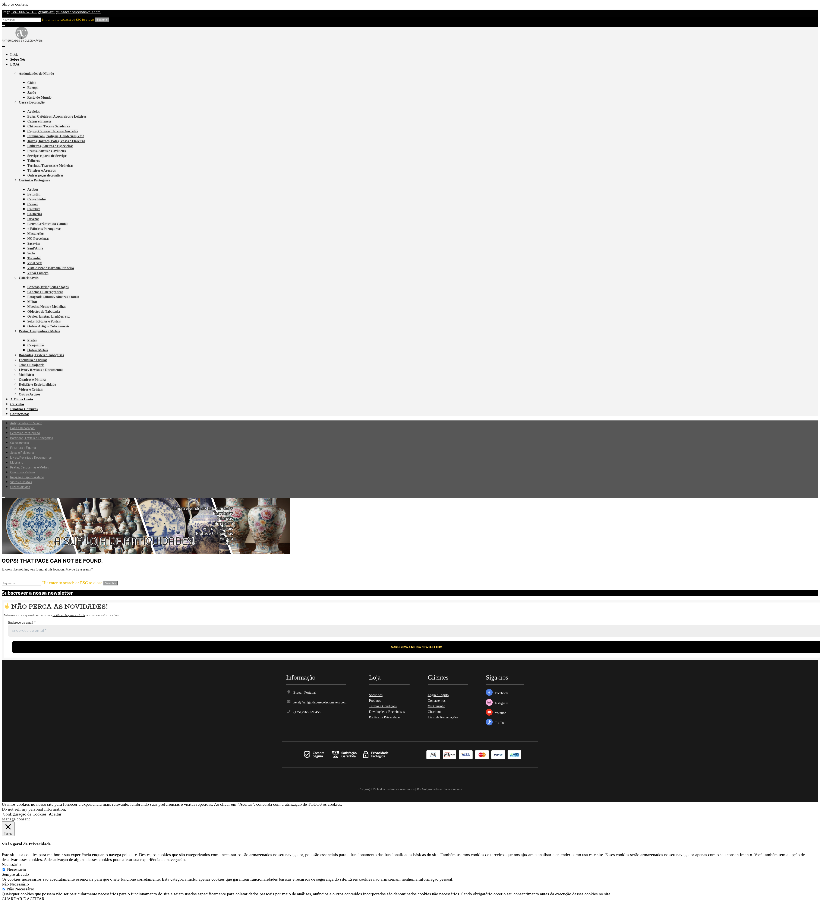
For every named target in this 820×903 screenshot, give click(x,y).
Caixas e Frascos (39, 121)
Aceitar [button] (55, 814)
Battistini (33, 194)
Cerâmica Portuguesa (34, 180)
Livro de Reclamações (443, 717)
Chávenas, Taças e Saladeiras (48, 126)
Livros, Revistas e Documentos (41, 370)
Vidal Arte (34, 263)
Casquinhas (35, 345)
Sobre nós (375, 695)
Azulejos (33, 111)
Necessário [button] (11, 864)
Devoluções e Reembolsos (387, 711)
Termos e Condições (383, 706)
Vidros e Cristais (31, 389)
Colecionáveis (28, 278)
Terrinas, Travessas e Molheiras (50, 165)
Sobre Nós (17, 59)
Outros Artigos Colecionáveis (48, 326)
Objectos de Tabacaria (43, 311)
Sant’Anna (35, 248)
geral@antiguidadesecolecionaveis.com (69, 12)
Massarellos (35, 233)
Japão (31, 92)
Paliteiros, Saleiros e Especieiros (50, 146)
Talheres (33, 160)
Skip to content (15, 4)
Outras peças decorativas (45, 175)
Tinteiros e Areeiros (41, 170)
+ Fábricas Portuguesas (44, 228)
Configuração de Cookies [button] (25, 814)
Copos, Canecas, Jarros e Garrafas (52, 131)
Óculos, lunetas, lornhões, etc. (48, 316)
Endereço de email (22, 622)
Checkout (434, 711)
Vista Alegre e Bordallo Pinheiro (50, 268)
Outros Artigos (29, 394)
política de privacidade (69, 615)
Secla (31, 253)
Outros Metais (37, 350)
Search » (102, 19)
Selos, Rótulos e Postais (44, 321)
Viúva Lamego (37, 273)
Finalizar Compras (24, 409)
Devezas (33, 219)
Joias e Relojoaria (31, 365)
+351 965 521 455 (24, 12)
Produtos (375, 700)
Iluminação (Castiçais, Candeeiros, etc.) (55, 136)
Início (14, 54)
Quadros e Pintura (32, 379)
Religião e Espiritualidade (37, 384)
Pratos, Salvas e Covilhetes (46, 151)
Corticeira (34, 214)
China (31, 83)
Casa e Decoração (32, 102)
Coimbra (33, 209)
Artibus (32, 189)
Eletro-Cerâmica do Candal (47, 224)
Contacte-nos (19, 414)
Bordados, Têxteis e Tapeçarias (41, 355)
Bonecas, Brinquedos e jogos (48, 287)
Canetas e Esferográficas (45, 292)
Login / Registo (438, 695)
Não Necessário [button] (15, 884)
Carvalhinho (36, 199)
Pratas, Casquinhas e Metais (39, 331)
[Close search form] (3, 25)
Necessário (16, 869)
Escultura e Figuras (33, 360)
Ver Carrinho (436, 706)
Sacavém (33, 243)
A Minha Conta (21, 399)
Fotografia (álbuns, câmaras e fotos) (53, 297)
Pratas (32, 340)
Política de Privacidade (384, 717)
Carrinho (17, 404)
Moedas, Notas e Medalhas (46, 306)
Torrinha (34, 258)
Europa (32, 87)
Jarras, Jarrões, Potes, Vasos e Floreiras (56, 141)
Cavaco (32, 204)
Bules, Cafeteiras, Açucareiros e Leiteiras (56, 116)
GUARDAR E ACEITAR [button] (23, 898)
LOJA (14, 64)
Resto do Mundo (39, 97)
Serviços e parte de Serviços (47, 156)
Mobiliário (26, 374)
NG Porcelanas (38, 238)
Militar (32, 301)
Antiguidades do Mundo (36, 73)
